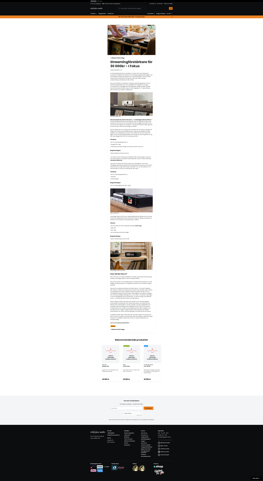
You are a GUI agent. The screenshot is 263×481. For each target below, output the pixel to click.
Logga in (143, 441)
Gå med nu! (148, 408)
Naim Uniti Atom (127, 120)
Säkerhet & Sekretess (129, 441)
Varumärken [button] (150, 13)
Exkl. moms (100, 1)
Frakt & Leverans (128, 439)
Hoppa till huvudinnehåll (131, 1)
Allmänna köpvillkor (129, 433)
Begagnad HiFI (102, 13)
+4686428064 (110, 433)
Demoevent (160, 3)
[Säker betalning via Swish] (106, 467)
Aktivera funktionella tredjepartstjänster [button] (110, 357)
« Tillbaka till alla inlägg (117, 58)
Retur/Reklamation (146, 456)
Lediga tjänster (145, 437)
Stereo (113, 326)
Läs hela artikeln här (116, 160)
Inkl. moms (93, 1)
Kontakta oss (153, 3)
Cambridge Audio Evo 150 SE (142, 120)
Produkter (92, 13)
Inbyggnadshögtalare (146, 447)
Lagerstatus (127, 435)
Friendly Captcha (139, 415)
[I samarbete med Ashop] (158, 466)
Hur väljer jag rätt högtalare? (145, 451)
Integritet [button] (143, 454)
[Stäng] (172, 17)
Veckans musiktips (168, 3)
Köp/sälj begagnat (146, 439)
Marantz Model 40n (116, 120)
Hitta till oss (144, 433)
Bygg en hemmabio (146, 449)
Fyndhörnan (111, 13)
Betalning (126, 437)
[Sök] (119, 8)
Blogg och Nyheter (161, 13)
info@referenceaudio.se (113, 435)
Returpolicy (127, 445)
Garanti (126, 443)
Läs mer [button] (169, 13)
